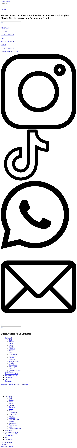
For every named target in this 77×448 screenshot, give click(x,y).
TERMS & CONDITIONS (9, 52)
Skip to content (5, 1)
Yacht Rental (9, 372)
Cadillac (11, 347)
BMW (11, 343)
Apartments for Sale (11, 375)
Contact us (8, 381)
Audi (10, 340)
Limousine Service (15, 370)
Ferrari (11, 350)
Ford (10, 352)
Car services (9, 377)
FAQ (2, 38)
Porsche (11, 363)
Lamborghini (13, 354)
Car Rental (8, 338)
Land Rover (12, 356)
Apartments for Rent (11, 374)
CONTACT (5, 31)
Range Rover (13, 365)
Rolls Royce (13, 367)
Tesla (10, 368)
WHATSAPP (5, 28)
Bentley (11, 341)
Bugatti (11, 345)
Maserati (11, 358)
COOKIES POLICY (7, 35)
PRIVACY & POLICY (8, 41)
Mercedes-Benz (14, 361)
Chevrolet (12, 349)
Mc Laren (12, 359)
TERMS (3, 45)
